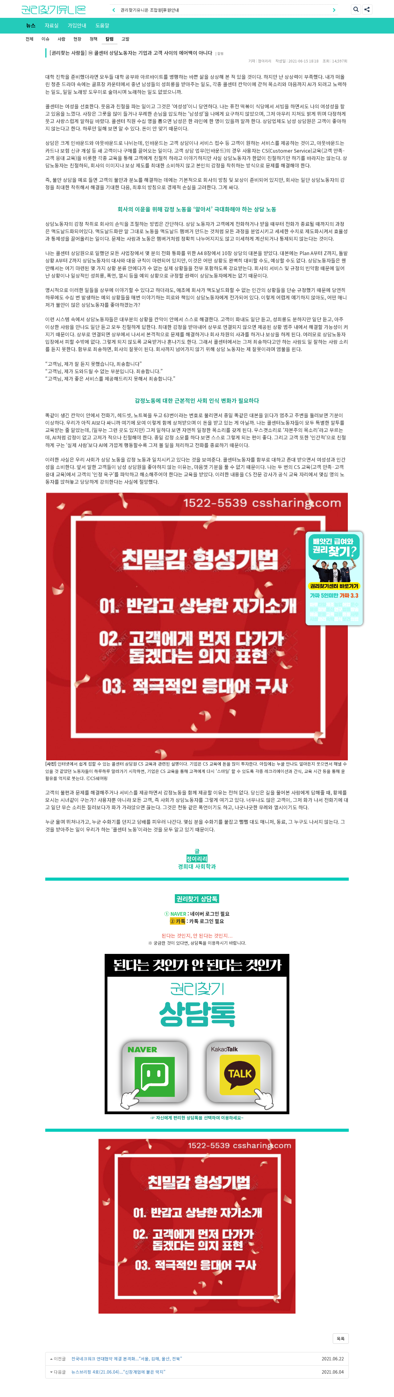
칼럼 (110, 39)
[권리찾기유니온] (54, 9)
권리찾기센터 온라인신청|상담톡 (150, 10)
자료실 (51, 25)
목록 (341, 1338)
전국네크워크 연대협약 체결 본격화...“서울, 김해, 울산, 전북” (126, 1358)
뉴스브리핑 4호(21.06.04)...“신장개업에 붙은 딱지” (118, 1372)
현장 (78, 39)
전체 (30, 39)
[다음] (334, 10)
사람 (62, 39)
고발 (126, 39)
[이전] (113, 10)
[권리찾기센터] (335, 578)
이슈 (46, 39)
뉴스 (30, 25)
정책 (94, 39)
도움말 (102, 25)
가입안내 (77, 25)
